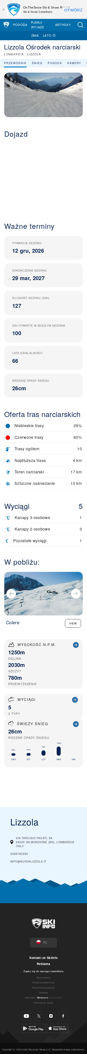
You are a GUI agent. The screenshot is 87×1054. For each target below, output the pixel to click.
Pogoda (20, 24)
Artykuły (63, 24)
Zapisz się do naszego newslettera (43, 971)
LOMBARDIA (14, 54)
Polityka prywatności (43, 982)
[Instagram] (51, 1016)
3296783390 (19, 854)
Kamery (74, 63)
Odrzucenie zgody (43, 1002)
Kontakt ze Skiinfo (43, 958)
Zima (35, 35)
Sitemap (43, 992)
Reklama (43, 964)
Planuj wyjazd (37, 24)
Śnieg (37, 63)
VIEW (73, 623)
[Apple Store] (57, 1027)
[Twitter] (39, 1016)
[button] (80, 24)
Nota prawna (44, 977)
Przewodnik (15, 63)
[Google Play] (33, 1027)
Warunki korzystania (43, 987)
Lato (47, 35)
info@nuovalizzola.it (28, 861)
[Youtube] (26, 1016)
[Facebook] (63, 1016)
